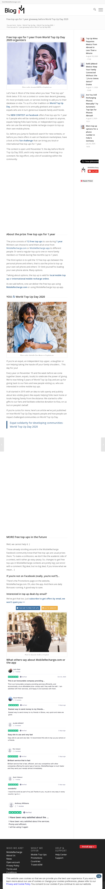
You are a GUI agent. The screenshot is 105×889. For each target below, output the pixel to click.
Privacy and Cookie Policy (18, 884)
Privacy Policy (12, 865)
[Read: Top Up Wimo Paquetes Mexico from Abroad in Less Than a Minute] (82, 39)
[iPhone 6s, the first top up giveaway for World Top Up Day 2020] (2, 444)
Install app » (88, 846)
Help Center (61, 854)
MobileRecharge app (40, 248)
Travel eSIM (36, 864)
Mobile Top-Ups (39, 854)
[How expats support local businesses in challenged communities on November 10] (103, 444)
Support (59, 857)
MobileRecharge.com (16, 248)
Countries (35, 861)
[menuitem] (11, 2)
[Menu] (99, 9)
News (9, 858)
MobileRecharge (14, 852)
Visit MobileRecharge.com (11, 2)
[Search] (93, 9)
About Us (10, 855)
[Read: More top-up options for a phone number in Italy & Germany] (82, 127)
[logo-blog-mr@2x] (16, 9)
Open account (13, 862)
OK (99, 876)
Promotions (36, 857)
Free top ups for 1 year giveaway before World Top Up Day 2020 (37, 19)
